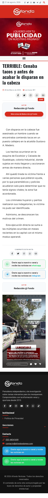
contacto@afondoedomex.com (19, 443)
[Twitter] (24, 95)
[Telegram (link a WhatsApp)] (27, 406)
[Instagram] (31, 2)
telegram (36, 276)
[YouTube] (34, 2)
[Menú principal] (24, 58)
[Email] (43, 95)
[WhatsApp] (36, 95)
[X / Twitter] (10, 406)
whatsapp (36, 265)
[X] (28, 2)
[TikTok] (40, 2)
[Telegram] (37, 2)
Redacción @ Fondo (24, 108)
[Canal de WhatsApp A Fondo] (24, 37)
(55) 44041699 (12, 440)
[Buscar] (44, 2)
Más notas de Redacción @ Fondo (24, 114)
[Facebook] (24, 2)
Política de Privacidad (13, 418)
